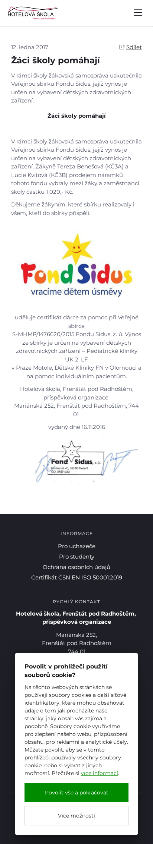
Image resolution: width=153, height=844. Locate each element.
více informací (99, 773)
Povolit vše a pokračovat (76, 792)
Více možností (76, 815)
